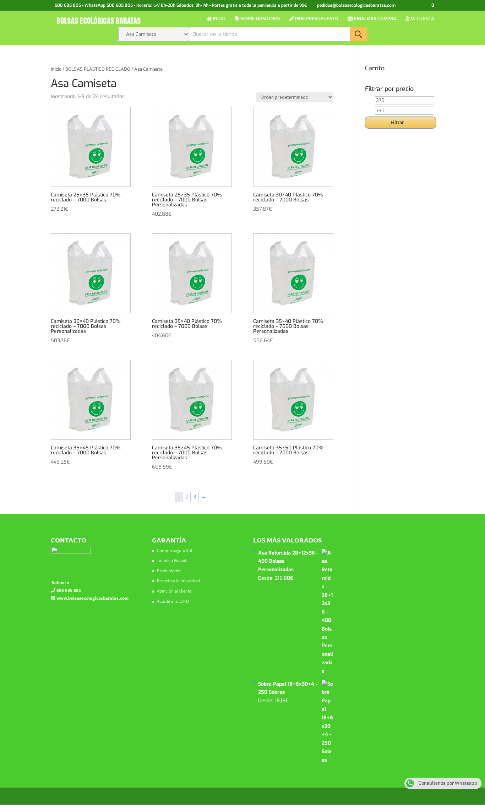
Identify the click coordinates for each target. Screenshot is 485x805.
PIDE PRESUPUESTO (316, 19)
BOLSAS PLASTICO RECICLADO (97, 69)
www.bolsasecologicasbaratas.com (92, 598)
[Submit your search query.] (358, 34)
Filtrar (397, 122)
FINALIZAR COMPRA (374, 19)
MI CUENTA (421, 19)
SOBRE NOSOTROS (259, 19)
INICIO (218, 19)
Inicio (56, 69)
